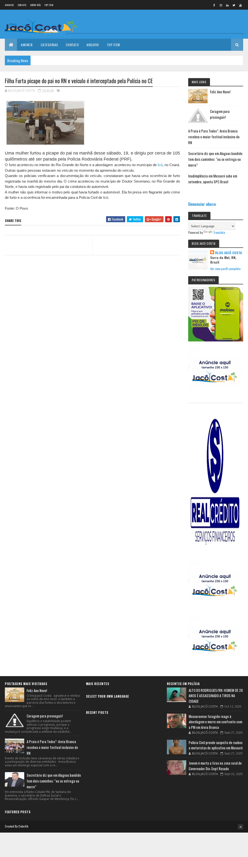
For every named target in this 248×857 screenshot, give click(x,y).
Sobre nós (35, 5)
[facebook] (214, 5)
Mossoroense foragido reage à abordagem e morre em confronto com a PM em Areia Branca (215, 722)
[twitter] (234, 5)
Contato (22, 5)
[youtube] (240, 5)
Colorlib (23, 826)
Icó (160, 165)
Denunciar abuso (202, 204)
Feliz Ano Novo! (220, 91)
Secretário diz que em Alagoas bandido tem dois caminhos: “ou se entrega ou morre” (215, 159)
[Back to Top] (240, 826)
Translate (219, 232)
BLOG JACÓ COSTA (228, 252)
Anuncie (9, 5)
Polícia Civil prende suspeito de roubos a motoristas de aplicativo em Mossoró (216, 745)
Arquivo (92, 44)
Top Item (48, 5)
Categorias (49, 44)
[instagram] (221, 5)
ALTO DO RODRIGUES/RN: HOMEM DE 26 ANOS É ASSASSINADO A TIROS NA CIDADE (216, 695)
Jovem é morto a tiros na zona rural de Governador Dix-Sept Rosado (215, 765)
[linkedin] (227, 5)
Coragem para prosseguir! (45, 715)
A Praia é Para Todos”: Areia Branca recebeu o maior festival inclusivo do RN (214, 136)
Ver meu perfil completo (225, 268)
